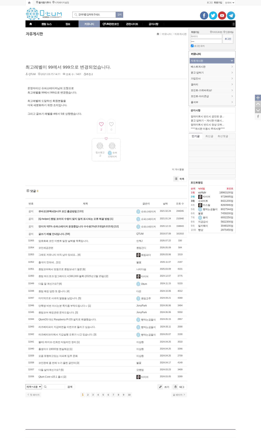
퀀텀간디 (141, 247)
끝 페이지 (178, 395)
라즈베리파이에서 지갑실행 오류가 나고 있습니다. (66, 334)
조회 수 (180, 203)
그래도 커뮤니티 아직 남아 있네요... (58, 254)
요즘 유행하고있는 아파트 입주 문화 (58, 356)
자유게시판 (180, 34)
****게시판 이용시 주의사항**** (208, 128)
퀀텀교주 (146, 298)
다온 (138, 291)
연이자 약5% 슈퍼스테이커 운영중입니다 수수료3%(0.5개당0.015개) (76, 226)
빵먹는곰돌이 (148, 319)
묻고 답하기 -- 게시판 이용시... (207, 120)
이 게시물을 (178, 169)
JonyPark (141, 305)
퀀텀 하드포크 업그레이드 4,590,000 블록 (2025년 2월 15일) (72, 276)
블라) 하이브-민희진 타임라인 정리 (57, 342)
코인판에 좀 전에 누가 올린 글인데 (57, 362)
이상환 (140, 342)
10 (129, 395)
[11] (58, 262)
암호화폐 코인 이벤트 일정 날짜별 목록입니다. (64, 241)
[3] (76, 312)
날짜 (165, 203)
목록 (181, 179)
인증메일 (229, 32)
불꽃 (138, 262)
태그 (181, 387)
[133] (80, 211)
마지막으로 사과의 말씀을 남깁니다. (58, 298)
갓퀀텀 (140, 369)
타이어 (144, 276)
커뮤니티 (167, 34)
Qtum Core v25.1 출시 (51, 376)
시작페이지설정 (62, 2)
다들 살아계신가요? (49, 369)
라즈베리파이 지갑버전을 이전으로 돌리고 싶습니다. (67, 327)
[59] (67, 234)
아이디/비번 (217, 32)
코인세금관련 (46, 247)
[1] (111, 218)
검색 (69, 386)
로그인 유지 (199, 46)
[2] (106, 276)
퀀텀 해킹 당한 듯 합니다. (52, 291)
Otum (144, 284)
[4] (79, 254)
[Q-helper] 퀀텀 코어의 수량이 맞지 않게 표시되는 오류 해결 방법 (74, 218)
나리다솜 (141, 269)
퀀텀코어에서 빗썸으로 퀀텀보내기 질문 (60, 269)
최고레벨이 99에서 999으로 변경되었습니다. (68, 67)
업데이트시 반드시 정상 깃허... (207, 124)
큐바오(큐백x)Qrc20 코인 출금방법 (58, 211)
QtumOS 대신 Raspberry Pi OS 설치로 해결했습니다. (67, 319)
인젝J (139, 241)
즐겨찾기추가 (45, 2)
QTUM (32, 74)
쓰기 (166, 387)
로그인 (210, 2)
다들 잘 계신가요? (48, 283)
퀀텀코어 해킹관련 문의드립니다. (57, 312)
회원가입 (195, 32)
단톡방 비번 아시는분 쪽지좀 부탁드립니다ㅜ (63, 305)
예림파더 (146, 255)
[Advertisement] (105, 50)
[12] (116, 226)
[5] (79, 298)
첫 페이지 (34, 395)
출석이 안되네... (47, 262)
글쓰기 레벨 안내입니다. (52, 234)
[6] (84, 269)
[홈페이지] (29, 2)
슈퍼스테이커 (148, 211)
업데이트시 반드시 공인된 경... (207, 116)
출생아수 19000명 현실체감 (54, 349)
